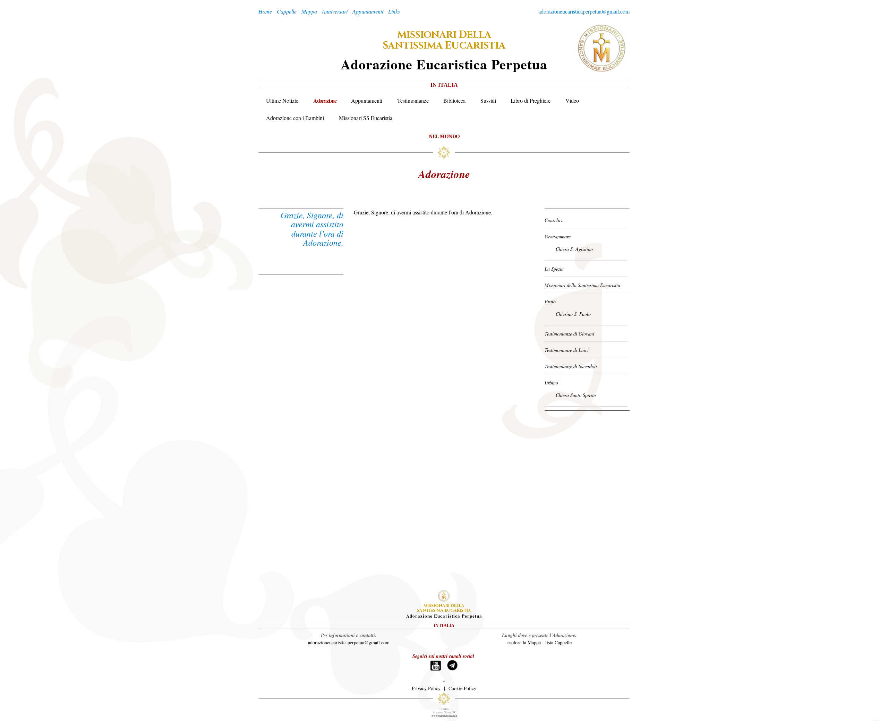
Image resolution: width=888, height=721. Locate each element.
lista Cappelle (558, 642)
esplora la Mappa (524, 642)
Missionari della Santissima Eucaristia (582, 285)
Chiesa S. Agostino (574, 249)
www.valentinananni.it (444, 716)
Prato (550, 301)
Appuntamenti (366, 100)
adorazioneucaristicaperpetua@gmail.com (584, 11)
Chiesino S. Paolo (573, 314)
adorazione (444, 173)
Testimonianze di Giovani (569, 333)
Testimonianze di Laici (567, 350)
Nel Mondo (444, 136)
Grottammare (558, 236)
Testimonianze (413, 100)
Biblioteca (454, 100)
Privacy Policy (426, 688)
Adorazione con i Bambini (295, 117)
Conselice (554, 220)
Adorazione (324, 100)
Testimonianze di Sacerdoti (571, 366)
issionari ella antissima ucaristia (444, 40)
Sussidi (488, 100)
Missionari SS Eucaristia (365, 117)
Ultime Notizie (282, 100)
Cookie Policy (462, 688)
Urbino (551, 382)
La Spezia (554, 268)
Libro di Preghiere (530, 100)
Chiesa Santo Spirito (576, 395)
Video (572, 100)
